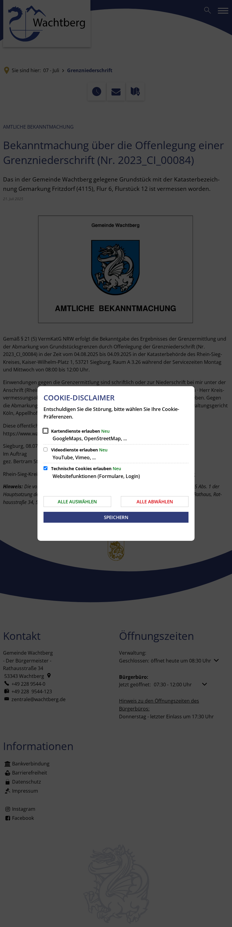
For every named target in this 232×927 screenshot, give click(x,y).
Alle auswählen (77, 502)
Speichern (116, 517)
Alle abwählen (155, 502)
